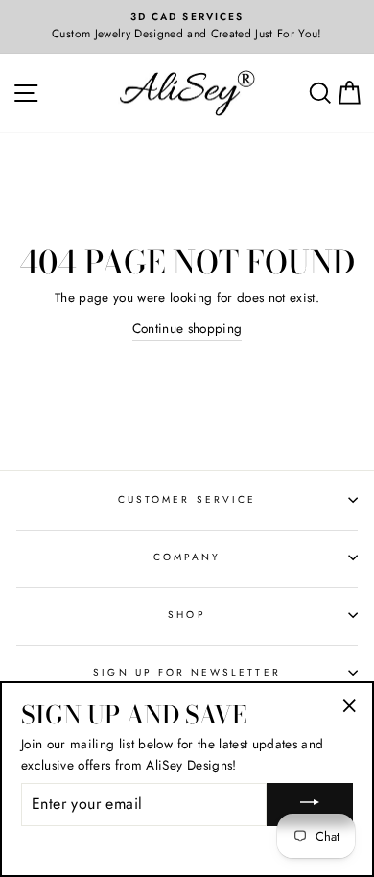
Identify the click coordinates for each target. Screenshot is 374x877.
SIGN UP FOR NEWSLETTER (186, 672)
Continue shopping (187, 328)
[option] (187, 27)
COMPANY (187, 557)
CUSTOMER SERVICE (187, 499)
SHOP (186, 614)
